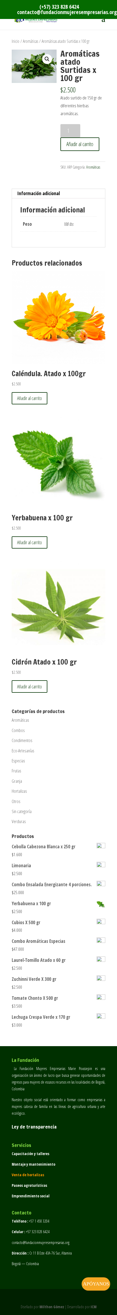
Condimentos (22, 740)
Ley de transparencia (34, 1126)
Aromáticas (30, 41)
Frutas (16, 771)
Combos (18, 730)
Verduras (19, 821)
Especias (18, 761)
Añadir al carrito (79, 144)
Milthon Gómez (51, 1306)
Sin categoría (22, 811)
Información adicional (38, 193)
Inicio (15, 41)
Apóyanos (96, 1284)
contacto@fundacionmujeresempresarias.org (40, 1242)
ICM (94, 1306)
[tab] (58, 193)
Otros (16, 801)
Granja (17, 781)
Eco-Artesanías (23, 750)
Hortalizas (19, 791)
